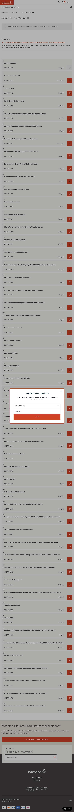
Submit (37, 417)
